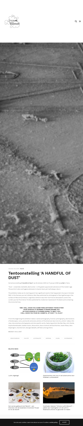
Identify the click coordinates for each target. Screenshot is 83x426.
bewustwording (15, 338)
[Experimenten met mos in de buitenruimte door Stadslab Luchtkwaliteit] (59, 362)
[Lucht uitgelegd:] (24, 362)
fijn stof (26, 338)
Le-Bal (62, 283)
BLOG (22, 269)
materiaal (48, 338)
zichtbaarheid (68, 338)
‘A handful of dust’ (27, 283)
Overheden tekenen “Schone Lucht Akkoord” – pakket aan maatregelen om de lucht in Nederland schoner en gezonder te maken (58, 407)
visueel (58, 338)
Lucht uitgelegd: (13, 375)
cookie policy (53, 422)
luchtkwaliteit (37, 338)
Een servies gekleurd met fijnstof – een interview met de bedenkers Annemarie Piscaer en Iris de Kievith (23, 407)
